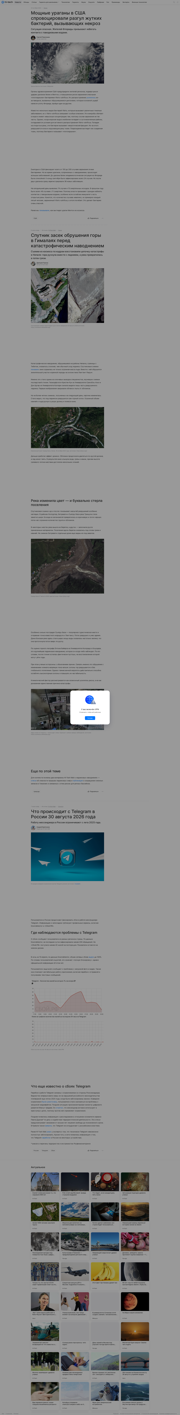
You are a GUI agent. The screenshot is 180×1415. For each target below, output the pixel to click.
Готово (90, 718)
